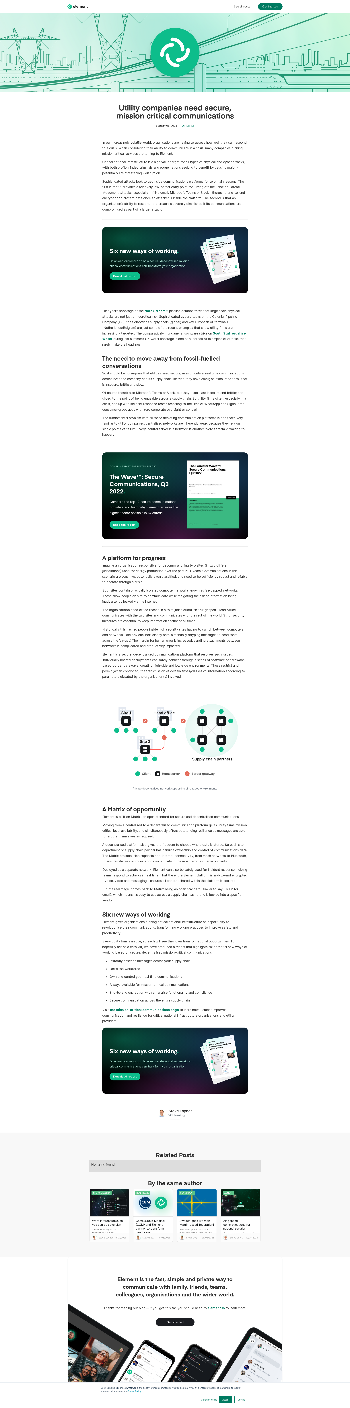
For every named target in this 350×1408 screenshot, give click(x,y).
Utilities (188, 125)
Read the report (124, 524)
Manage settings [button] (209, 1399)
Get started (175, 1322)
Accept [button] (225, 1399)
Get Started (270, 6)
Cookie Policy (134, 1391)
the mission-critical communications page (144, 1010)
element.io (216, 1308)
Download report (125, 276)
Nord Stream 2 (156, 311)
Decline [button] (241, 1399)
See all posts (242, 6)
